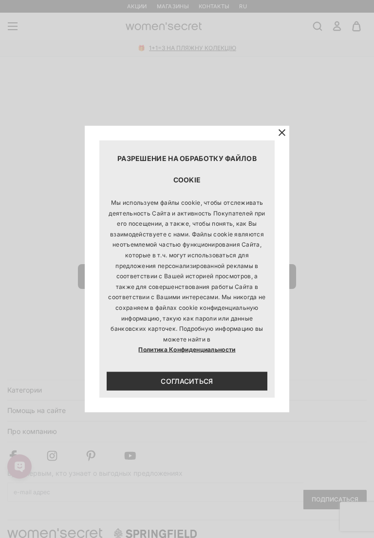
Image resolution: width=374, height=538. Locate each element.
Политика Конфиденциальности (186, 349)
